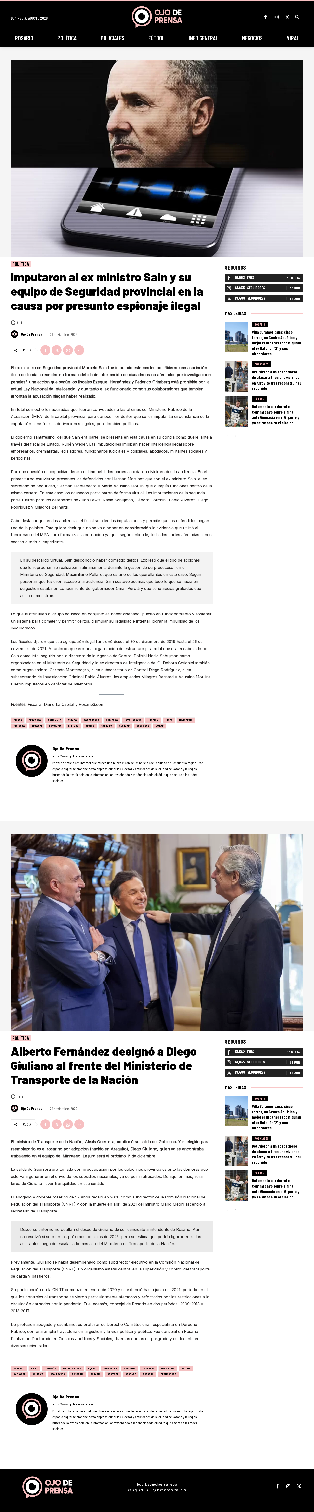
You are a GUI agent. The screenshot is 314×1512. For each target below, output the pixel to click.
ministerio (186, 720)
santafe (124, 726)
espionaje (54, 720)
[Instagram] (276, 17)
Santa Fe (106, 726)
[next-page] (236, 436)
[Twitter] (287, 17)
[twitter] (67, 787)
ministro (19, 726)
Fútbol (259, 399)
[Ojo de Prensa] (15, 334)
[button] (297, 17)
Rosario (259, 324)
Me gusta (293, 278)
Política (20, 264)
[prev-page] (228, 436)
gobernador (91, 720)
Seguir (295, 288)
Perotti (37, 726)
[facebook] (54, 787)
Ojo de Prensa (31, 334)
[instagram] (60, 787)
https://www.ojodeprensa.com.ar (72, 756)
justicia (153, 720)
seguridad (142, 726)
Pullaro (73, 726)
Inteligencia (133, 720)
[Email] (79, 350)
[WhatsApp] (68, 350)
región (90, 726)
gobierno (112, 720)
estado (72, 720)
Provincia (55, 726)
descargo (35, 720)
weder (160, 726)
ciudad (17, 720)
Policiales (261, 364)
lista (169, 720)
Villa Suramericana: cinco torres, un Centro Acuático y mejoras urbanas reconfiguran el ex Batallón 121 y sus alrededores (276, 342)
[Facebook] (266, 17)
